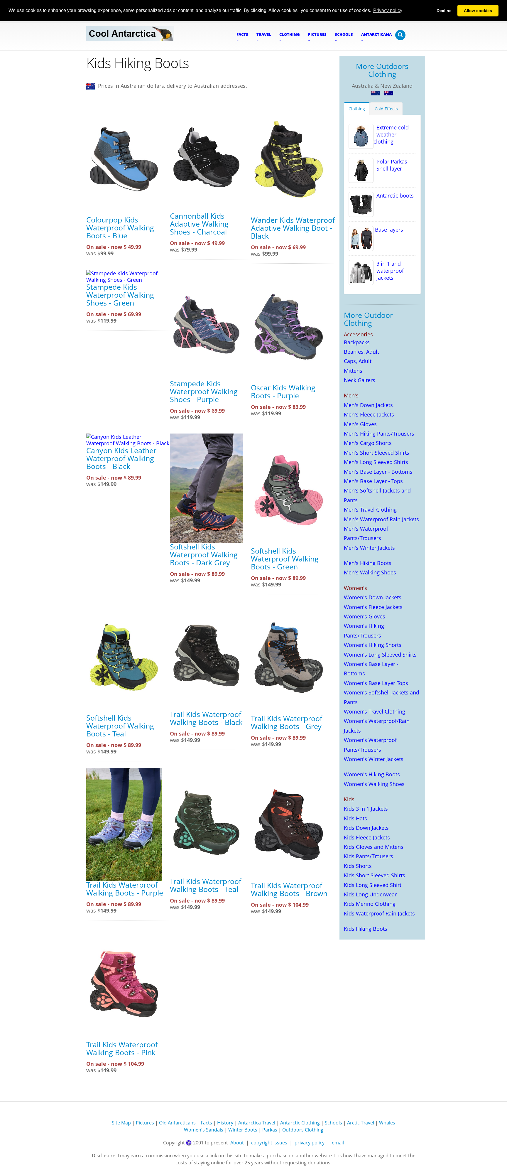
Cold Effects (386, 109)
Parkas (269, 1130)
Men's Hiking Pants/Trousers (379, 433)
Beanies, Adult (361, 351)
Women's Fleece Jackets (373, 607)
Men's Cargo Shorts (368, 442)
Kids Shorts (358, 865)
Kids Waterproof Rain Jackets (379, 913)
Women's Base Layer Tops (376, 683)
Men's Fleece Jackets (369, 414)
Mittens (353, 370)
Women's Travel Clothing (374, 711)
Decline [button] (444, 10)
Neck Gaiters (359, 380)
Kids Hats (355, 818)
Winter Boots (242, 1130)
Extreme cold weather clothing (391, 134)
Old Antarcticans (177, 1122)
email (338, 1142)
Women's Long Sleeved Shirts (380, 654)
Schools (333, 1122)
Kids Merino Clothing (370, 903)
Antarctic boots (394, 195)
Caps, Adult (357, 361)
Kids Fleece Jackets (367, 837)
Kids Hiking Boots (365, 928)
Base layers (388, 229)
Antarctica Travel (256, 1122)
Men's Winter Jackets (369, 547)
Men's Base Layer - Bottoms (378, 471)
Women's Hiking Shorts (372, 644)
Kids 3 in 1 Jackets (366, 808)
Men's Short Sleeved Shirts (376, 452)
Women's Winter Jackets (373, 759)
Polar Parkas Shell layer (390, 165)
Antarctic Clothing (300, 1122)
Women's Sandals (203, 1130)
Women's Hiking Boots (372, 774)
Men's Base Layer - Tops (373, 481)
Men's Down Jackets (368, 405)
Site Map (121, 1122)
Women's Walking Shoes (374, 783)
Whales (387, 1122)
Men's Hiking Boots (367, 562)
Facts (206, 1122)
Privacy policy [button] (387, 10)
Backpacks (357, 342)
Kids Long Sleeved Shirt (372, 884)
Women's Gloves (364, 616)
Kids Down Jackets (366, 827)
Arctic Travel (360, 1122)
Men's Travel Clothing (370, 509)
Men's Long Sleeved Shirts (376, 462)
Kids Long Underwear (370, 894)
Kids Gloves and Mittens (373, 846)
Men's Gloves (360, 424)
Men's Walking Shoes (370, 572)
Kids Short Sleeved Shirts (374, 875)
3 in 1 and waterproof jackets (389, 270)
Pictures (145, 1122)
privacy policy (310, 1142)
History (225, 1122)
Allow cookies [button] (478, 10)
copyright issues (269, 1142)
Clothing (357, 109)
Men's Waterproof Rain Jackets (381, 519)
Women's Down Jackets (372, 597)
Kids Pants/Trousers (368, 856)
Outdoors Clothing (302, 1130)
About (237, 1142)
